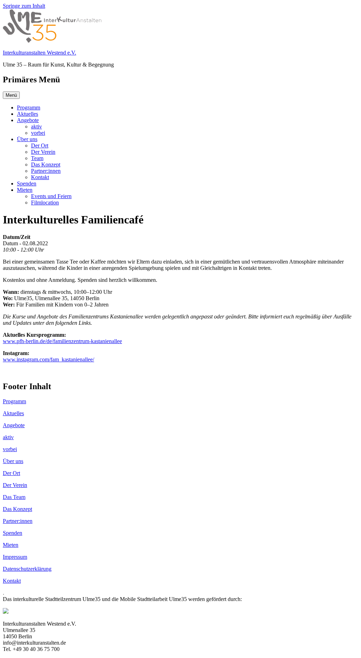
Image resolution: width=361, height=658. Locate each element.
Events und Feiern (51, 196)
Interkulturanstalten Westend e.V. (39, 53)
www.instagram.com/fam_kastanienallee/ (48, 359)
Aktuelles (27, 114)
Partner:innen (46, 171)
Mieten (24, 190)
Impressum (15, 557)
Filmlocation (45, 202)
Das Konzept (45, 164)
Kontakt (40, 177)
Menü (11, 95)
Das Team (14, 497)
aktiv (36, 126)
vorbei (38, 133)
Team (37, 158)
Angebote (28, 120)
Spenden (26, 183)
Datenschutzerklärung (27, 569)
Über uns (27, 139)
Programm (28, 107)
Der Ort (39, 145)
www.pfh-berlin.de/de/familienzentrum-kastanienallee (62, 341)
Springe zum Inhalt (24, 6)
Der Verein (43, 152)
